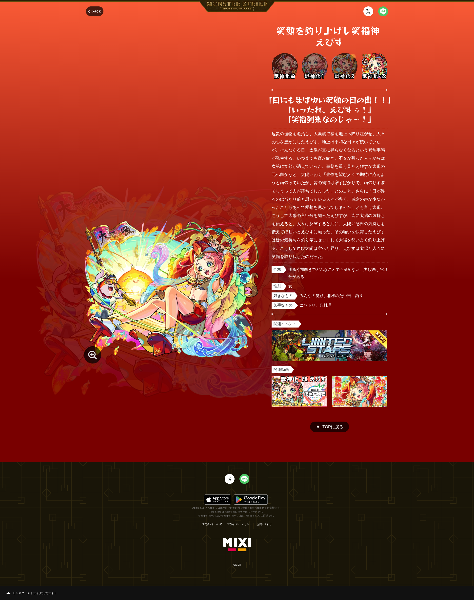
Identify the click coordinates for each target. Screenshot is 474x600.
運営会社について (212, 524)
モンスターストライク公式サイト (34, 593)
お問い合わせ (264, 524)
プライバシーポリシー (239, 524)
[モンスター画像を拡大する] (92, 355)
